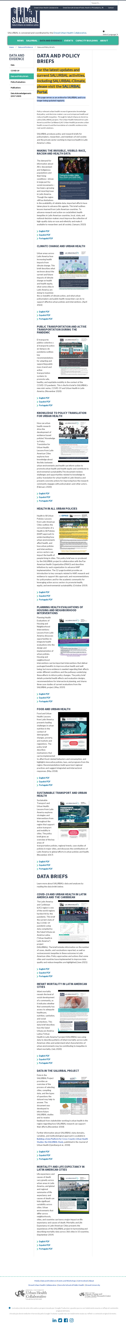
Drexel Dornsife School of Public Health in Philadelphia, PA (83, 8)
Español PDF (44, 235)
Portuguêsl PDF (46, 238)
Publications (16, 87)
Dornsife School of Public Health (71, 1285)
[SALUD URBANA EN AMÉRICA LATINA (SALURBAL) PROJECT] (38, 27)
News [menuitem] (20, 40)
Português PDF (46, 319)
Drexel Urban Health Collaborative (70, 32)
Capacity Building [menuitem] (87, 40)
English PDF (44, 231)
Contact (111, 8)
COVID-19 (15, 70)
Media (37, 1281)
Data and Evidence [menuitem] (51, 40)
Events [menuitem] (68, 40)
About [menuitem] (104, 40)
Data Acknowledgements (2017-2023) (21, 94)
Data (12, 65)
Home (11, 47)
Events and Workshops (66, 1281)
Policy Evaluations (18, 82)
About (91, 1281)
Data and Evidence (25, 47)
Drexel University (93, 1285)
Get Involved (82, 1281)
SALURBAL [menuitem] (31, 40)
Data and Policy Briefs (19, 76)
